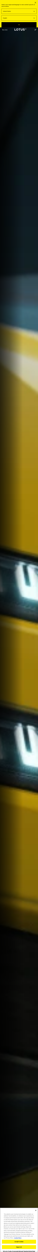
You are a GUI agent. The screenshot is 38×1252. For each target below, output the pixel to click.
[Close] (36, 1210)
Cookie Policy (17, 1238)
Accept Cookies (19, 1242)
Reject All (19, 1247)
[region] (19, 1230)
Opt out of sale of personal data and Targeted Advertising (19, 1251)
